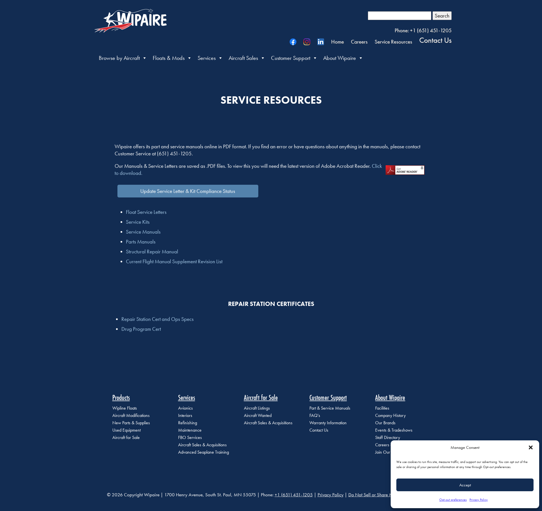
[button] (531, 447)
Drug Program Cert (141, 328)
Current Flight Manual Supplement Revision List (174, 261)
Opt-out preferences (453, 499)
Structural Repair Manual (152, 251)
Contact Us (435, 39)
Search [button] (442, 15)
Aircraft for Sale (126, 437)
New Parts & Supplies (131, 423)
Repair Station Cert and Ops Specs (157, 319)
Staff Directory (387, 437)
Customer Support (290, 58)
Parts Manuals (141, 241)
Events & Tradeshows (393, 430)
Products (121, 397)
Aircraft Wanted (258, 415)
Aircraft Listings (257, 408)
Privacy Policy (478, 499)
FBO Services (190, 437)
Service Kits (138, 221)
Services (207, 58)
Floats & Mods (169, 58)
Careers (359, 41)
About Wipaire (339, 58)
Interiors (185, 415)
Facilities (382, 408)
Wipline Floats (124, 408)
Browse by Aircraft (119, 58)
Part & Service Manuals (329, 408)
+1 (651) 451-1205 (294, 495)
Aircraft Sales (243, 58)
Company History (390, 415)
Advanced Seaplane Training (203, 452)
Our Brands (385, 423)
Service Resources (393, 41)
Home (337, 41)
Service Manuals (143, 231)
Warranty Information (328, 423)
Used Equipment (126, 430)
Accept (465, 485)
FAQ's (314, 415)
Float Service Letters (146, 212)
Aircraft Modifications (131, 415)
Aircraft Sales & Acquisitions (202, 445)
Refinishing (187, 423)
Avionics (185, 408)
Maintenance (190, 430)
